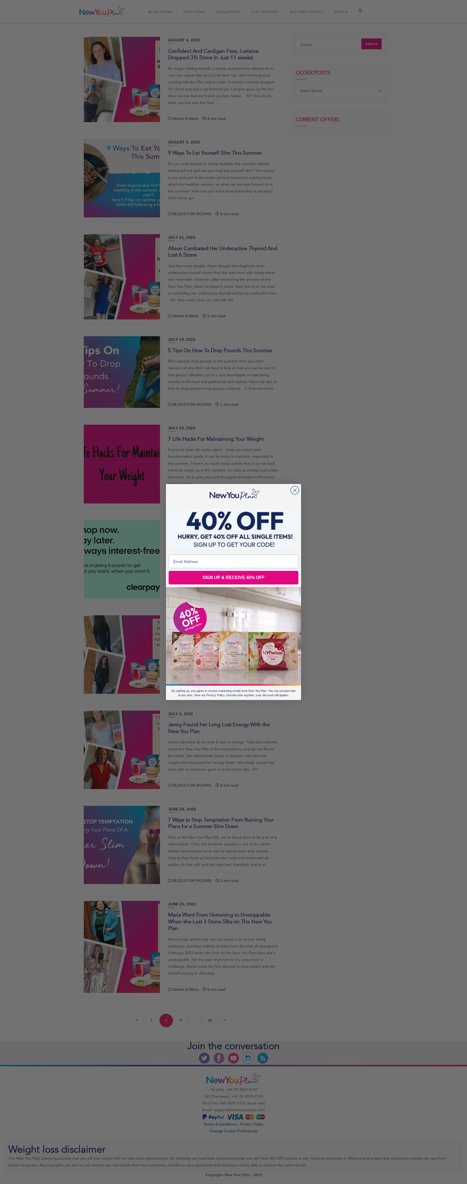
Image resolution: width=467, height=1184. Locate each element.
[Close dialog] (295, 490)
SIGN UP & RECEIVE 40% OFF (233, 577)
